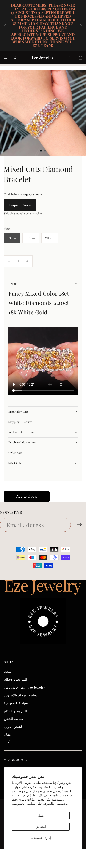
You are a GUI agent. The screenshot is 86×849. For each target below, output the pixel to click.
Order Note (15, 452)
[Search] (15, 58)
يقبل (41, 815)
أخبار (7, 742)
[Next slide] (81, 25)
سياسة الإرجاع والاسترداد (21, 695)
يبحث (7, 671)
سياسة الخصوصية (24, 803)
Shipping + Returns (20, 422)
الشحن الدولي (13, 726)
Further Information (21, 432)
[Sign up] (79, 524)
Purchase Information (22, 442)
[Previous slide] (5, 25)
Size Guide (15, 463)
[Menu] (5, 57)
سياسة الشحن (13, 718)
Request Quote (20, 205)
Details (12, 284)
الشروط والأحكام (15, 679)
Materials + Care (18, 411)
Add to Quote (26, 496)
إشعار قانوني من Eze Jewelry (24, 687)
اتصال (8, 734)
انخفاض (41, 826)
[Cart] (80, 58)
